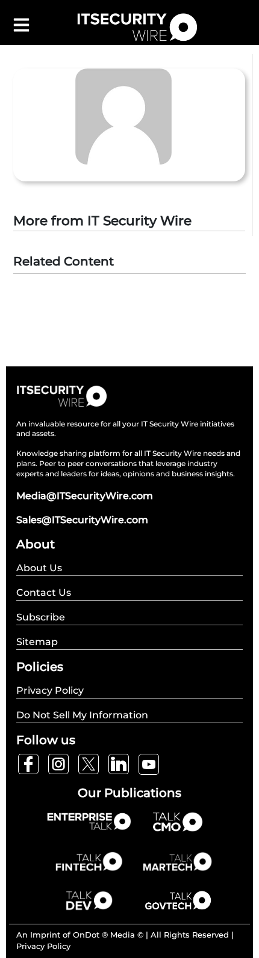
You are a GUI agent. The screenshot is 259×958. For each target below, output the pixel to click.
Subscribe (40, 617)
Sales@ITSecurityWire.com (82, 520)
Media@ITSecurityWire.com (84, 496)
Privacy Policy (43, 946)
